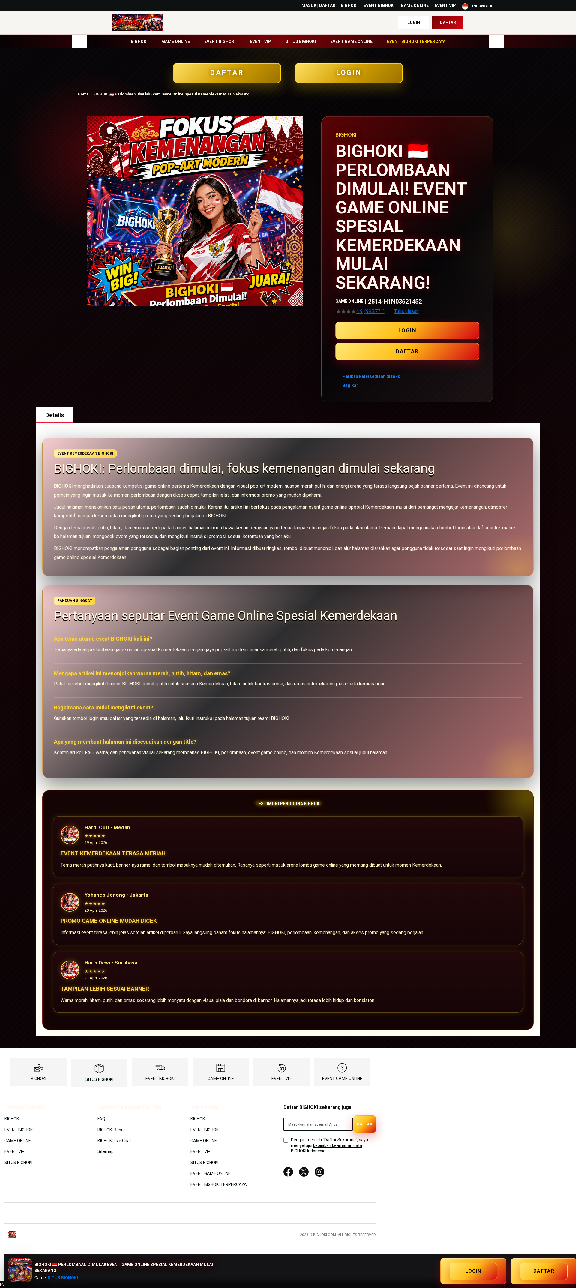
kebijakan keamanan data (337, 1145)
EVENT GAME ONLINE (342, 1078)
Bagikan (351, 385)
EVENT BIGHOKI (379, 5)
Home (83, 94)
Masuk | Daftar (318, 5)
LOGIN (349, 72)
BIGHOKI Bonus (112, 1129)
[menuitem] (139, 41)
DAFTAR (227, 72)
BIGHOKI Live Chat (114, 1140)
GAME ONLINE (415, 5)
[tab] (54, 415)
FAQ (101, 1118)
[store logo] (138, 22)
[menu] (288, 41)
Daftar (448, 22)
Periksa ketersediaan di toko (371, 376)
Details (54, 415)
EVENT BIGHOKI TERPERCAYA (218, 1184)
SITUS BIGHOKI (99, 1079)
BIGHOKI (349, 5)
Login (413, 22)
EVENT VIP (445, 5)
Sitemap (106, 1151)
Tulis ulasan (406, 311)
